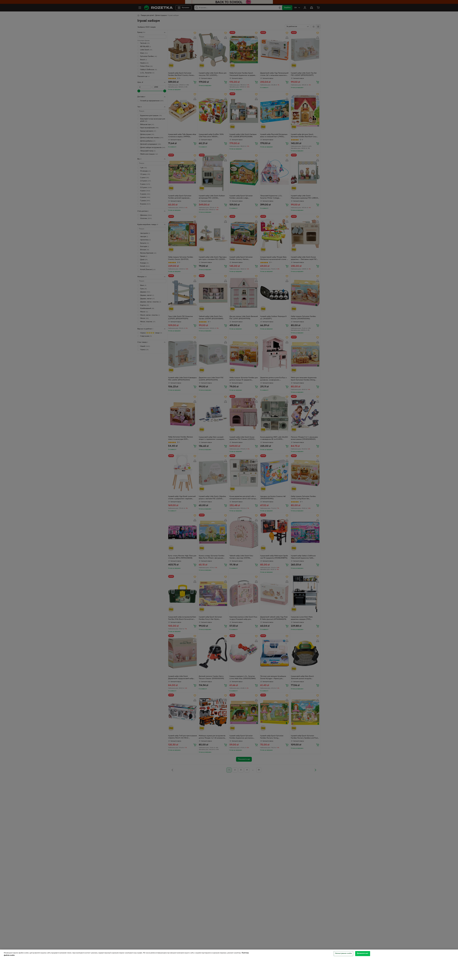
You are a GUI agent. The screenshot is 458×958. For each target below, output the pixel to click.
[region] (229, 954)
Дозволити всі (362, 953)
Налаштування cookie (343, 953)
